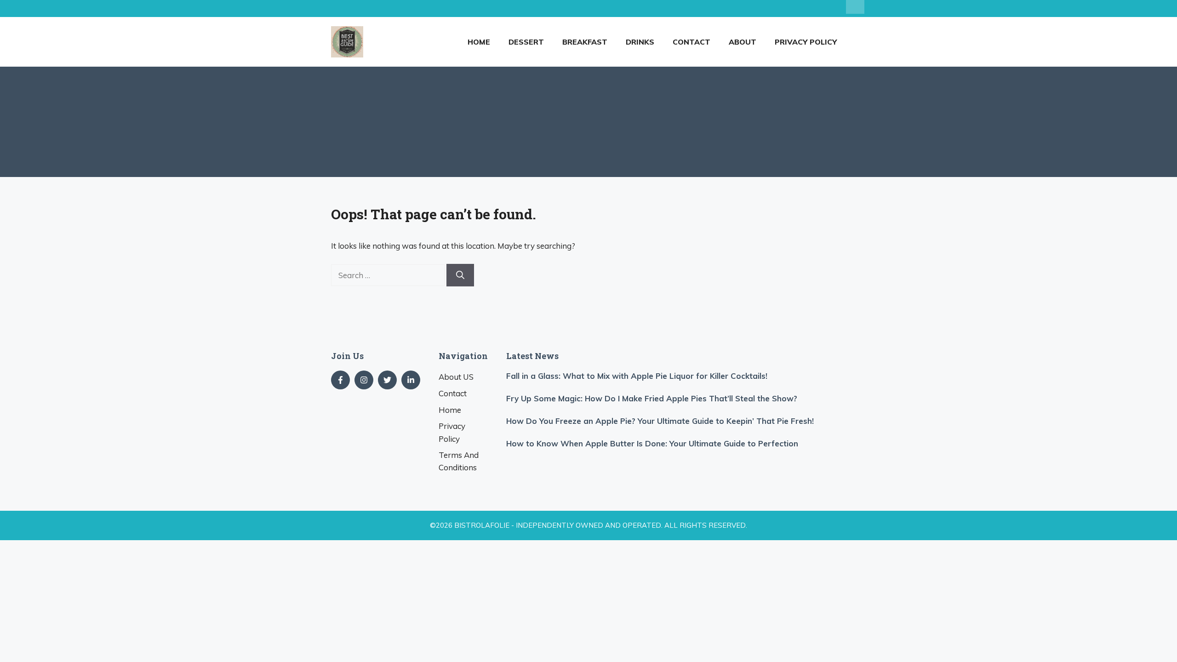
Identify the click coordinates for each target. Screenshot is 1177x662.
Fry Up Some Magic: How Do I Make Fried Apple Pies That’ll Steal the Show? (651, 398)
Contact (691, 41)
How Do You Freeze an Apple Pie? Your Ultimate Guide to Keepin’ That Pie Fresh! (660, 421)
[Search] (460, 275)
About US (456, 377)
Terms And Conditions (459, 461)
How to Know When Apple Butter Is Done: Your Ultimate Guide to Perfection (652, 443)
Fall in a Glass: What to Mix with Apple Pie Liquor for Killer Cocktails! (636, 376)
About (742, 41)
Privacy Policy (806, 41)
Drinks (640, 41)
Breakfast (584, 41)
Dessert (526, 41)
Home (479, 41)
